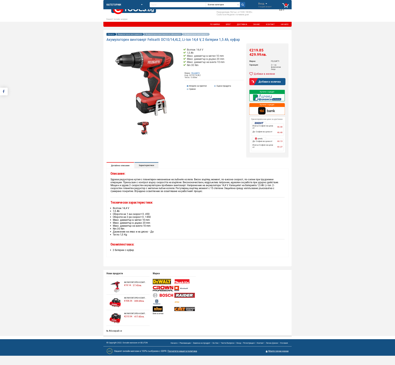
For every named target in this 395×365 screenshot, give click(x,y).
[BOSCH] (163, 295)
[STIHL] (184, 302)
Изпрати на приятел (198, 86)
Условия (284, 343)
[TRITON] (163, 309)
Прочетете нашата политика (182, 351)
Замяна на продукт (201, 343)
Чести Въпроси (227, 343)
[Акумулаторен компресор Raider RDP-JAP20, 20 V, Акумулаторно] (115, 287)
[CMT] (184, 309)
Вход (261, 3)
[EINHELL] (184, 288)
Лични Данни (272, 343)
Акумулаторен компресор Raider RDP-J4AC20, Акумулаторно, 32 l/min (135, 298)
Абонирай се (115, 331)
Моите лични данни (278, 351)
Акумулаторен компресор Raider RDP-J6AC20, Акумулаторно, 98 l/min (135, 313)
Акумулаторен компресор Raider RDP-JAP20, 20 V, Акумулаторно (135, 282)
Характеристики (146, 165)
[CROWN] (163, 288)
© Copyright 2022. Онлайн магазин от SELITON (127, 343)
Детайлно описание (120, 165)
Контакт (260, 343)
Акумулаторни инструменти (130, 34)
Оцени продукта (223, 86)
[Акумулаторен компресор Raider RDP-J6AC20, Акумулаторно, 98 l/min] (115, 318)
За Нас (215, 343)
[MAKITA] (184, 281)
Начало (111, 34)
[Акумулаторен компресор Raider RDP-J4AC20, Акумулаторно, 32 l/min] (115, 302)
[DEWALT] (163, 281)
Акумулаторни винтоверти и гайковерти (163, 34)
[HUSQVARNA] (163, 302)
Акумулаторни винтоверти (196, 34)
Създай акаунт (265, 7)
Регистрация (248, 343)
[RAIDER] (184, 295)
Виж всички (158, 313)
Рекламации (185, 343)
